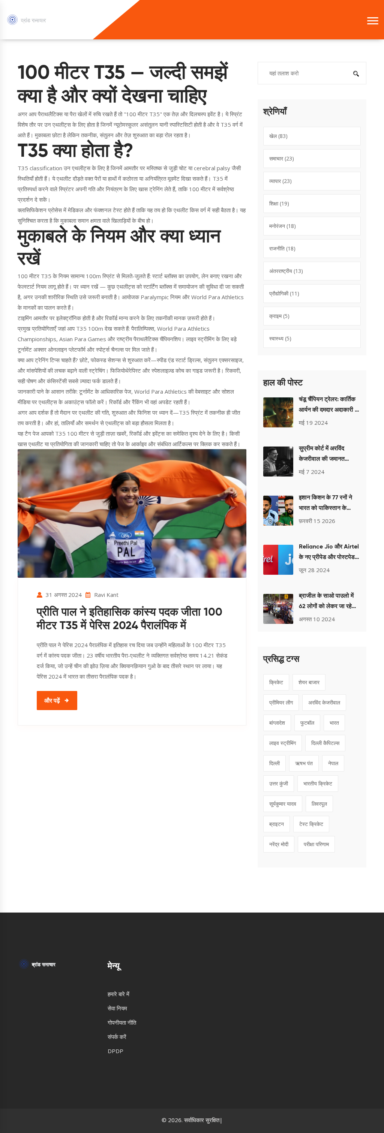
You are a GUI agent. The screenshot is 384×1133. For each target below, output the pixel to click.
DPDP (115, 1051)
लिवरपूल (319, 803)
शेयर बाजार (309, 682)
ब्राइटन (276, 823)
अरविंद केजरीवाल (324, 702)
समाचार (281, 158)
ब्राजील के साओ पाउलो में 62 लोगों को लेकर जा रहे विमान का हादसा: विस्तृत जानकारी (326, 602)
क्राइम (279, 315)
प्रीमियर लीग (281, 702)
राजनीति (282, 248)
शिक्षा (279, 203)
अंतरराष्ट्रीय (286, 270)
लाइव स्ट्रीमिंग (282, 742)
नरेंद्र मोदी (278, 844)
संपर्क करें (117, 1036)
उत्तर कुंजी (278, 783)
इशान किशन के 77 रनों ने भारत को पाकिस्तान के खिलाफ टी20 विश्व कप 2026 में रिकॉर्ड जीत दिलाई (328, 504)
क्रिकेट (276, 682)
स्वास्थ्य (280, 338)
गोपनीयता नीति (122, 1022)
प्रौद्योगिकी (284, 293)
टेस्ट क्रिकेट (311, 823)
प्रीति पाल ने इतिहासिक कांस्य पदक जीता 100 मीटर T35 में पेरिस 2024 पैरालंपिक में (129, 619)
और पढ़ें (52, 700)
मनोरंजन (282, 225)
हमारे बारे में (118, 994)
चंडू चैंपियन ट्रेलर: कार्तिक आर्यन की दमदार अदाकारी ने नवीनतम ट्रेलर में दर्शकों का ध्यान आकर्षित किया (328, 406)
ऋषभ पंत (304, 763)
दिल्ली (274, 763)
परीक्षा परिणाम (316, 844)
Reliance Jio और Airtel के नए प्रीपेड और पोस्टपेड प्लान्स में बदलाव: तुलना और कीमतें (329, 553)
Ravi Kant (106, 594)
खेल (278, 135)
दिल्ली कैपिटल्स (325, 742)
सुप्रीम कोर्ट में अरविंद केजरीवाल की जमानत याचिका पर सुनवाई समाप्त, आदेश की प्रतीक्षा (327, 455)
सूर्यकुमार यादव (282, 803)
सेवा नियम (117, 1008)
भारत (334, 722)
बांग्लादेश (277, 722)
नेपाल (333, 763)
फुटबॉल (307, 722)
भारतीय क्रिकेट (317, 783)
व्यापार (280, 180)
